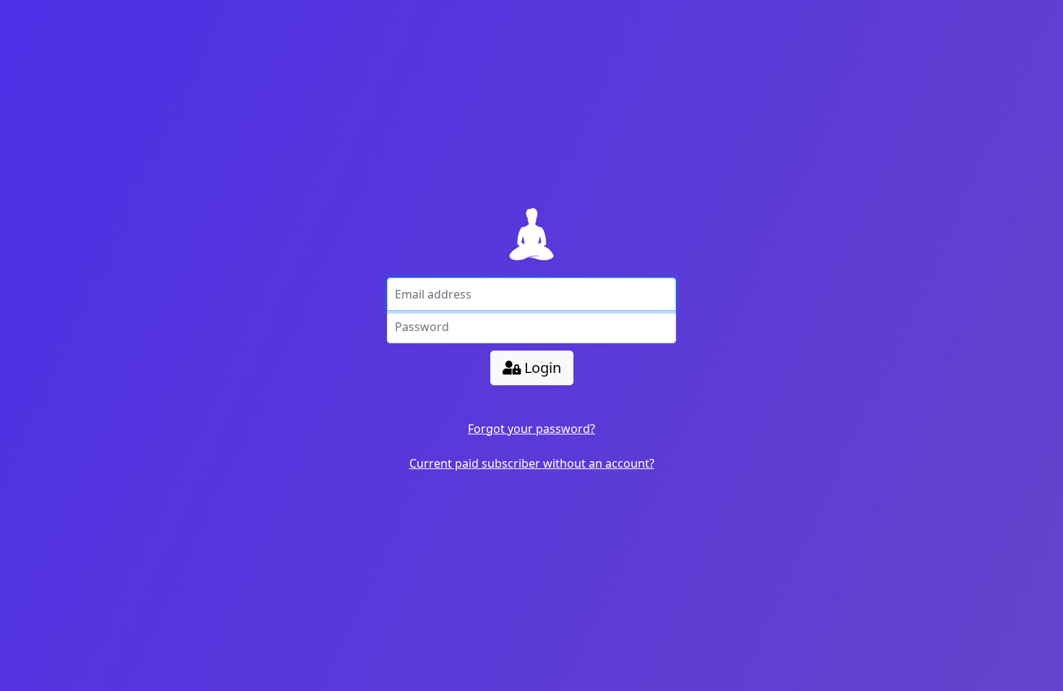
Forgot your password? (531, 429)
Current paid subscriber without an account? (531, 463)
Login (541, 367)
